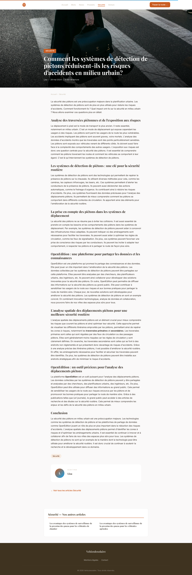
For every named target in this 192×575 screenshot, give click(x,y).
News (81, 5)
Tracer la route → (160, 5)
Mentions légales (91, 560)
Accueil (65, 5)
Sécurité (101, 5)
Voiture (111, 5)
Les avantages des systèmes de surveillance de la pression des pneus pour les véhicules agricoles (121, 526)
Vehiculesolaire (96, 551)
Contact (104, 560)
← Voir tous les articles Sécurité (66, 490)
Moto (73, 5)
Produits (91, 5)
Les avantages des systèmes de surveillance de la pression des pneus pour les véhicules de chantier (71, 526)
